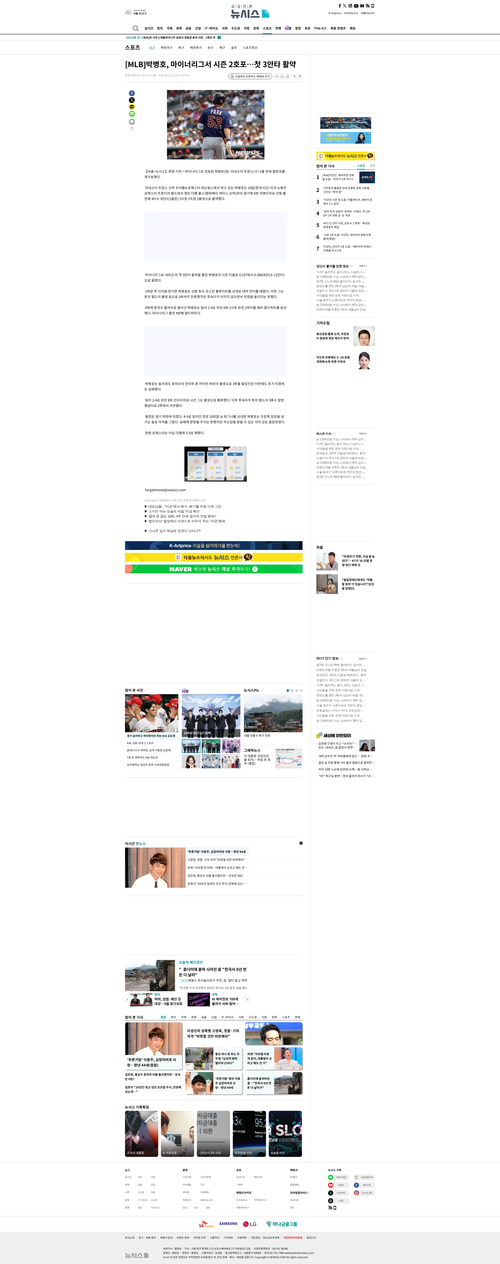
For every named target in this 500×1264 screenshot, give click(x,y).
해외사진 (258, 1177)
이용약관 (242, 1237)
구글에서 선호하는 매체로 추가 (252, 76)
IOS (292, 1207)
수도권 (235, 28)
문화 (256, 28)
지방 (247, 28)
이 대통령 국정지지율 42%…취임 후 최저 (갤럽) (257, 759)
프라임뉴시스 (351, 13)
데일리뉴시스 (206, 1200)
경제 (179, 28)
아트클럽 (187, 1184)
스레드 (341, 1200)
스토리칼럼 (205, 1177)
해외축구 (196, 47)
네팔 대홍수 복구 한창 (257, 735)
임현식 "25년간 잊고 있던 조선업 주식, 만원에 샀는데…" (153, 1089)
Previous (127, 999)
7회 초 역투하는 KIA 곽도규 (142, 757)
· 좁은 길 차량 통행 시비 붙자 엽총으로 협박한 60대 (345, 763)
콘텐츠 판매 (183, 1237)
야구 (152, 47)
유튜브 (341, 1185)
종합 (163, 1017)
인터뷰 (186, 1192)
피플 (319, 547)
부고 (196, 1207)
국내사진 (240, 1177)
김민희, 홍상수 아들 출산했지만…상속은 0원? (215, 876)
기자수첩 (323, 323)
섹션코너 (187, 1200)
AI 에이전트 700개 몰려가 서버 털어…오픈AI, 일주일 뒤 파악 (226, 1005)
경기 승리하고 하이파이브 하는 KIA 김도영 (151, 736)
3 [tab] (297, 690)
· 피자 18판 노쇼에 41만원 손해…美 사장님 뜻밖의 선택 (345, 769)
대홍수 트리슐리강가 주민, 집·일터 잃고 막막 (213, 980)
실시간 (149, 28)
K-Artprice (335, 13)
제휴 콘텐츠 (338, 28)
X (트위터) (341, 1193)
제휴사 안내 (166, 1237)
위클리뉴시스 (368, 13)
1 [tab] (288, 690)
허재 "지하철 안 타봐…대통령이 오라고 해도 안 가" (218, 867)
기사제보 (228, 1237)
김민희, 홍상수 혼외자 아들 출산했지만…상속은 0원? (152, 1076)
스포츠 (267, 28)
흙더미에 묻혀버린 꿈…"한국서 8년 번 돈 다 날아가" (259, 1083)
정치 (160, 28)
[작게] (294, 76)
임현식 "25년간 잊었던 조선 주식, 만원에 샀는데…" (218, 884)
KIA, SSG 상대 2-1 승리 (140, 743)
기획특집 (204, 1192)
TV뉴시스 (320, 28)
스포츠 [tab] (361, 165)
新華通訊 (294, 1184)
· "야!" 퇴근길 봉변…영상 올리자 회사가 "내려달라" (345, 776)
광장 (298, 28)
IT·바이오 (211, 28)
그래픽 (239, 1184)
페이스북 (367, 1185)
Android (294, 1200)
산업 (198, 28)
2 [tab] (292, 690)
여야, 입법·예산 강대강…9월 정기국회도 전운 (168, 1003)
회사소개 (129, 1237)
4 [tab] (301, 690)
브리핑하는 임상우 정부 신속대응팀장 (148, 765)
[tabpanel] (273, 718)
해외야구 (166, 47)
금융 (188, 28)
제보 (352, 28)
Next (248, 999)
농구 (210, 47)
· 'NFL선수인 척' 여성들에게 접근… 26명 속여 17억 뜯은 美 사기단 (345, 756)
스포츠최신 (250, 47)
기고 (202, 1184)
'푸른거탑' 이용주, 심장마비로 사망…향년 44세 (216, 851)
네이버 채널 (341, 1177)
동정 (208, 1207)
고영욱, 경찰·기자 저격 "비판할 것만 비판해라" (216, 859)
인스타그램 (367, 1193)
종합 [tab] (372, 165)
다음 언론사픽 (367, 1177)
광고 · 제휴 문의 (147, 1237)
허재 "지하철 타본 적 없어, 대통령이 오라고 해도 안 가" (259, 1058)
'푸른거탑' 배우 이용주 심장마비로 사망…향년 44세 (227, 1083)
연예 (278, 28)
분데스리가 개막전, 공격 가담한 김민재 (149, 750)
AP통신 (293, 1177)
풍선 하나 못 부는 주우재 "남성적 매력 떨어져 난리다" (227, 1058)
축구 (181, 47)
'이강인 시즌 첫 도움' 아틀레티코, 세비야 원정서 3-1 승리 (166, 37)
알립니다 (311, 1237)
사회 (225, 28)
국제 (169, 28)
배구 (222, 47)
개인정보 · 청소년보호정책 (265, 1237)
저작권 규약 (199, 1237)
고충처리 (214, 1237)
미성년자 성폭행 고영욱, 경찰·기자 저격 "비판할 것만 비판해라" (213, 1033)
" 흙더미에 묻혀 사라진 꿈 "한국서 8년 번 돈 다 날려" (212, 972)
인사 (185, 1207)
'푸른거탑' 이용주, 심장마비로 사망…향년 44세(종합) (151, 1062)
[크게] (300, 76)
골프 (234, 47)
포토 (308, 28)
